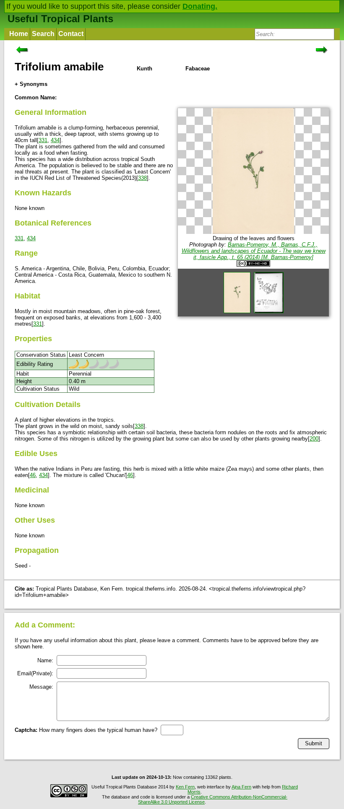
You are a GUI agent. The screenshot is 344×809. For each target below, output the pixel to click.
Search (43, 33)
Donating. (199, 6)
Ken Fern (185, 786)
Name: (45, 660)
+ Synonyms (31, 84)
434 (55, 140)
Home (18, 33)
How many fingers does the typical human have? (86, 730)
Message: (41, 687)
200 (314, 439)
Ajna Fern (241, 786)
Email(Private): (35, 673)
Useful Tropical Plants (60, 18)
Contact (70, 33)
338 (142, 178)
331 (43, 140)
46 (33, 475)
